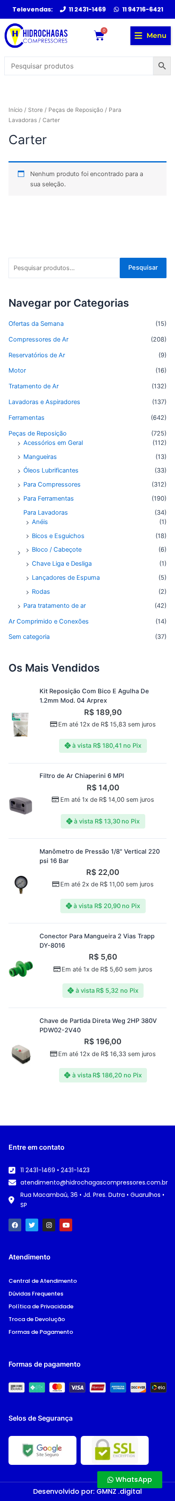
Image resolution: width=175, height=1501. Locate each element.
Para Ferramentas (48, 498)
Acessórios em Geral (53, 443)
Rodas (41, 591)
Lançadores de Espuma (66, 577)
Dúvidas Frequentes (35, 1294)
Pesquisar (143, 267)
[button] (150, 35)
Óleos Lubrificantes (51, 470)
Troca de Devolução (36, 1319)
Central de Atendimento (42, 1281)
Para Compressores (52, 484)
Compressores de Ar (38, 339)
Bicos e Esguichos (58, 536)
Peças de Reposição (37, 433)
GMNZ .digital (119, 1491)
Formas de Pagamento (40, 1332)
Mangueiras (40, 457)
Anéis (40, 522)
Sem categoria (29, 637)
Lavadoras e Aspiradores (44, 402)
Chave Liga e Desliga (62, 563)
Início (15, 109)
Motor (17, 370)
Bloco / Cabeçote (57, 549)
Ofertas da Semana (36, 324)
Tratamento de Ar (33, 386)
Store (35, 109)
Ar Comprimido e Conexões (48, 621)
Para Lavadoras (45, 512)
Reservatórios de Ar (36, 355)
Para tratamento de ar (54, 606)
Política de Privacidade (40, 1306)
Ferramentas (26, 418)
